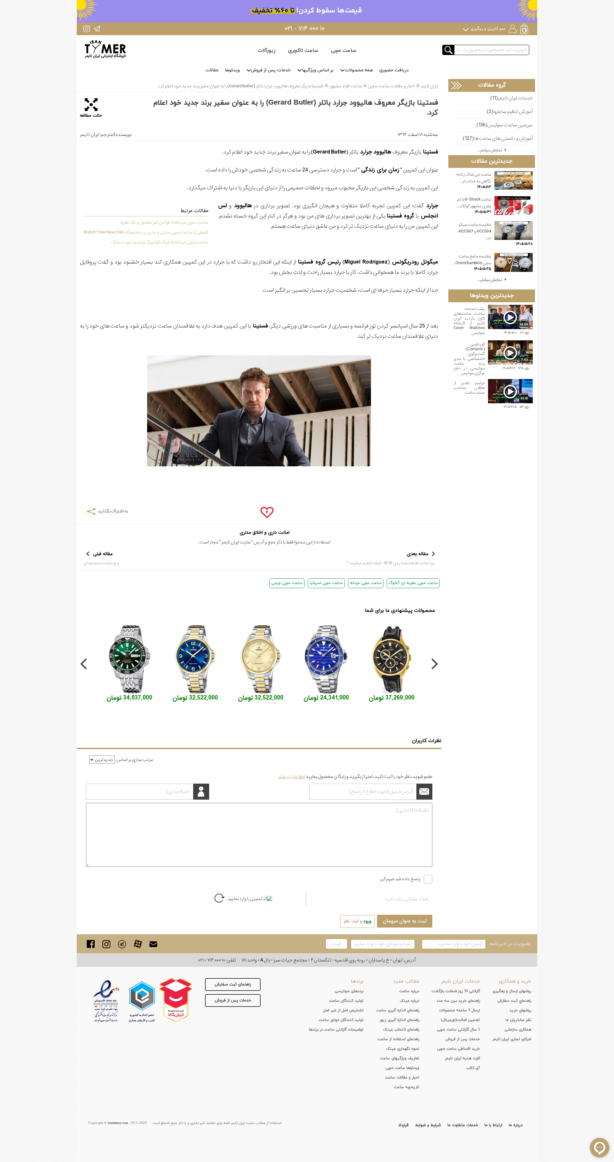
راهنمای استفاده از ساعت (398, 1039)
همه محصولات (359, 70)
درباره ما (516, 1125)
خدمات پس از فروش (271, 70)
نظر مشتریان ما (518, 1020)
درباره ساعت (409, 991)
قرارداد (403, 1125)
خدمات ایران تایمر (460, 981)
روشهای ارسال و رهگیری (511, 991)
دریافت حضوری (394, 70)
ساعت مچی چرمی (287, 583)
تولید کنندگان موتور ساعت (341, 1020)
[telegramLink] (122, 944)
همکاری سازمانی (518, 1029)
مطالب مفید (406, 981)
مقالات (211, 70)
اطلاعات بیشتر (291, 776)
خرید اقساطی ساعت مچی (458, 1048)
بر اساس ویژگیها (318, 70)
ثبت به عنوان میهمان (405, 921)
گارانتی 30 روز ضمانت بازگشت (456, 991)
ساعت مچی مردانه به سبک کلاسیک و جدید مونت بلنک (160, 242)
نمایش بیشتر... (489, 150)
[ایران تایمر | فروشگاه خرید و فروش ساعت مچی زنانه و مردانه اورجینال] (105, 49)
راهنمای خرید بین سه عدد (458, 1000)
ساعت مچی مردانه (366, 583)
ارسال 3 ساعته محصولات (459, 1010)
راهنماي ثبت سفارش (514, 1000)
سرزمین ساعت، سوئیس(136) (504, 125)
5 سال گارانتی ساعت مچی (458, 1029)
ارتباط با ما (493, 1125)
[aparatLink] (137, 944)
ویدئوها (232, 70)
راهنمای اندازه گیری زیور (399, 1020)
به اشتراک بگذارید (113, 511)
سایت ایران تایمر (236, 542)
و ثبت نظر (357, 921)
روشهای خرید (520, 1010)
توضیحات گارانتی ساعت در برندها (336, 1029)
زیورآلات (266, 50)
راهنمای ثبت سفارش (233, 984)
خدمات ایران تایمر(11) (511, 98)
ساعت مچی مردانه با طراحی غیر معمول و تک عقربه (164, 222)
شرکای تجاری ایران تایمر (511, 1039)
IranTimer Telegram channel (96, 28)
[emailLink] (153, 944)
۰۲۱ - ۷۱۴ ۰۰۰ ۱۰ (305, 28)
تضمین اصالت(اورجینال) (460, 1020)
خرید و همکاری (515, 981)
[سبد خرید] (525, 30)
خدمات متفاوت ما (462, 1125)
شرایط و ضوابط (428, 1125)
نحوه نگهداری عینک (402, 1048)
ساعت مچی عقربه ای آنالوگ (413, 583)
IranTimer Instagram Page (86, 28)
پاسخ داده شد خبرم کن (400, 878)
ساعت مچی (343, 50)
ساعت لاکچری (303, 50)
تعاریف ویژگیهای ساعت (399, 1058)
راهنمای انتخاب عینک (401, 1029)
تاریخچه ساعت (406, 1087)
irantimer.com (118, 1123)
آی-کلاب (473, 1068)
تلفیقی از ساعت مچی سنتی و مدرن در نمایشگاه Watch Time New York (146, 232)
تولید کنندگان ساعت (346, 1000)
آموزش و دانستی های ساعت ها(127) (498, 138)
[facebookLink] (90, 944)
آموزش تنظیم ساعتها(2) (510, 111)
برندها (357, 981)
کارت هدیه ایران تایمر (462, 1058)
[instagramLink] (106, 944)
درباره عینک (409, 1000)
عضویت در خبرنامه (510, 943)
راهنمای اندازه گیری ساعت (397, 1010)
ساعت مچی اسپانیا (326, 583)
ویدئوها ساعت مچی (402, 1068)
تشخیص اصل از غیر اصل (343, 1010)
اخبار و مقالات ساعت (402, 1077)
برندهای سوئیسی (349, 991)
